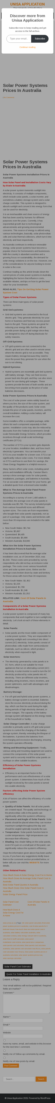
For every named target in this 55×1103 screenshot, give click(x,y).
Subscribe (40, 38)
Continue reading (27, 47)
